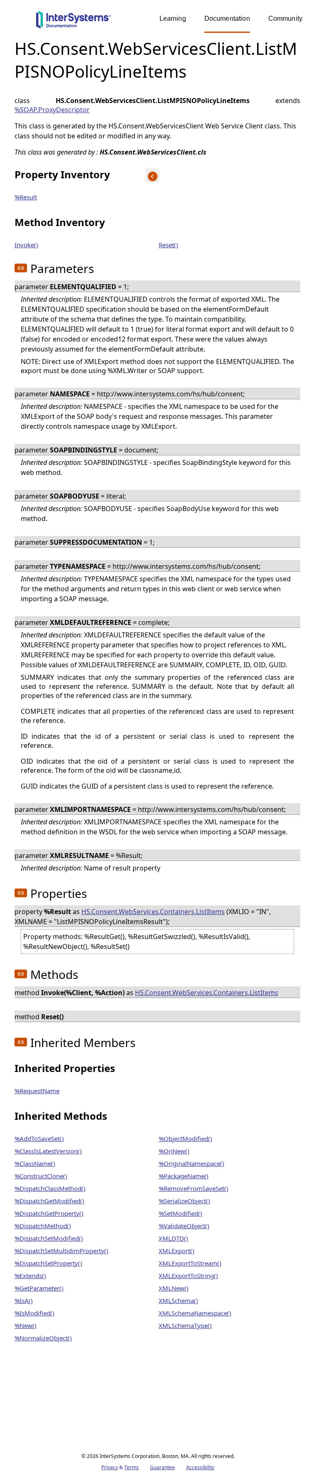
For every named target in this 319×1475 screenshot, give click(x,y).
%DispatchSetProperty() (48, 1263)
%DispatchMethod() (43, 1226)
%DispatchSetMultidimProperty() (61, 1250)
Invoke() (26, 245)
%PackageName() (184, 1176)
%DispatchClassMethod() (50, 1188)
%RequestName (37, 1091)
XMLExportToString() (188, 1275)
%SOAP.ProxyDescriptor (52, 109)
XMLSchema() (178, 1300)
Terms (131, 1467)
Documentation (227, 18)
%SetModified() (180, 1213)
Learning (173, 18)
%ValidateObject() (184, 1226)
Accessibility (200, 1467)
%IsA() (24, 1300)
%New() (26, 1325)
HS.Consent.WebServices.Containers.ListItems (153, 911)
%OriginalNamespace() (191, 1163)
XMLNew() (174, 1288)
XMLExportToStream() (190, 1263)
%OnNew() (174, 1151)
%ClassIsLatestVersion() (48, 1151)
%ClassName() (35, 1163)
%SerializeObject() (184, 1201)
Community (285, 18)
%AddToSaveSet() (39, 1138)
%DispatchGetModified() (49, 1201)
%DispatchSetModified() (49, 1238)
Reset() (168, 245)
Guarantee (162, 1467)
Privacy (109, 1467)
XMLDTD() (173, 1238)
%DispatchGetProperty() (49, 1213)
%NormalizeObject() (43, 1338)
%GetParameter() (39, 1288)
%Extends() (30, 1275)
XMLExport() (176, 1250)
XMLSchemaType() (185, 1325)
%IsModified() (34, 1313)
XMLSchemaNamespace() (195, 1313)
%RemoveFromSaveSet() (193, 1188)
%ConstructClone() (41, 1176)
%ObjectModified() (185, 1138)
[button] (21, 268)
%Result (26, 197)
